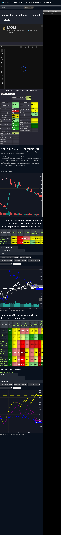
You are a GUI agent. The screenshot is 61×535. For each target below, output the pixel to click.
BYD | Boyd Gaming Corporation (4, 331)
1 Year (42, 232)
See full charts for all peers (7, 372)
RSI (40, 324)
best (16, 99)
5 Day (20, 232)
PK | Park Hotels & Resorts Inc (3, 337)
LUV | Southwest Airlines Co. (3, 359)
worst (20, 99)
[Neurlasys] (5, 2)
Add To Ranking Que (8, 94)
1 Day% (14, 232)
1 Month (26, 232)
